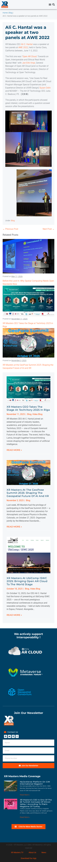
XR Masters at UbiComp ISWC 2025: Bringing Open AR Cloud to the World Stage (27, 581)
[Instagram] (17, 736)
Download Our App (28, 858)
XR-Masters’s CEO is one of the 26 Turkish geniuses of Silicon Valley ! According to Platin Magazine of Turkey (36, 803)
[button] (53, 4)
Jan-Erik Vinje (28, 63)
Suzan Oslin (45, 87)
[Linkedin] (13, 736)
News (43, 852)
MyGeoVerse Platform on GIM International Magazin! (35, 783)
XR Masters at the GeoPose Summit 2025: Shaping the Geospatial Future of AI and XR (28, 492)
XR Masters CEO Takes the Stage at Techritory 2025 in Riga (28, 408)
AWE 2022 (23, 47)
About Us (32, 852)
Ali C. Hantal (27, 44)
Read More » (14, 450)
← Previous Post (10, 229)
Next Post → (48, 229)
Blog (13, 220)
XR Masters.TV (17, 852)
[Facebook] (5, 736)
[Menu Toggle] (50, 4)
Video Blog (37, 414)
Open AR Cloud (30, 56)
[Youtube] (9, 736)
